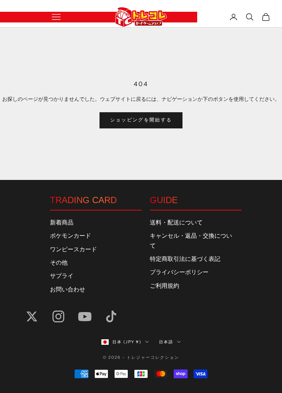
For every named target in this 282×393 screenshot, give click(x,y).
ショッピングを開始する (141, 120)
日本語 (166, 341)
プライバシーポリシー (179, 272)
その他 (59, 263)
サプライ (61, 276)
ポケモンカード (70, 236)
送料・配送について (176, 223)
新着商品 (61, 223)
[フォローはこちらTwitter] (32, 316)
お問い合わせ (67, 290)
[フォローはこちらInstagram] (58, 316)
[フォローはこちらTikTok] (111, 316)
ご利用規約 (164, 286)
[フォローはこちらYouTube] (84, 316)
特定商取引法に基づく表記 (185, 259)
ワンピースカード (73, 249)
